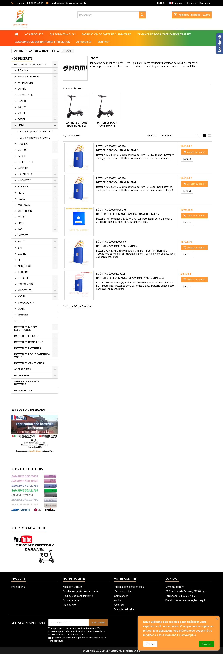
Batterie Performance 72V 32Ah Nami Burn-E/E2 (127, 213)
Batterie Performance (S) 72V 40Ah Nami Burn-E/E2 (130, 277)
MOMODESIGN (26, 284)
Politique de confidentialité (78, 595)
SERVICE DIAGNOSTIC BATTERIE (27, 383)
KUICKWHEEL (25, 290)
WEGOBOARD (26, 210)
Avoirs (117, 600)
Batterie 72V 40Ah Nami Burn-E (116, 245)
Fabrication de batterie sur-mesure (106, 34)
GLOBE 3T (23, 155)
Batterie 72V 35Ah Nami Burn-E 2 (117, 150)
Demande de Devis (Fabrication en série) (164, 34)
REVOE (21, 198)
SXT (20, 247)
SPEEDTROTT (25, 162)
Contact (104, 41)
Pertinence (180, 136)
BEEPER (22, 320)
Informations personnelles (129, 586)
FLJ (19, 259)
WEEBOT (23, 235)
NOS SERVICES (23, 390)
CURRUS (22, 149)
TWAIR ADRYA (26, 302)
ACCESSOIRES (22, 369)
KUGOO (22, 241)
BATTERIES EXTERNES (27, 348)
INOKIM (22, 107)
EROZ (21, 223)
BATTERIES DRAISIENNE (28, 342)
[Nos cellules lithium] (34, 492)
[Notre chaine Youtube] (34, 548)
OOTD (21, 308)
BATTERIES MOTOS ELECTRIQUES (26, 328)
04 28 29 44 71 (35, 3)
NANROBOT (25, 265)
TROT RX (23, 272)
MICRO (22, 217)
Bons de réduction (124, 609)
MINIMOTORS (25, 82)
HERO (21, 192)
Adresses (119, 604)
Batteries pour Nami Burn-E (35, 137)
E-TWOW (23, 70)
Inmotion (23, 314)
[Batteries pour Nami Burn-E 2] (76, 106)
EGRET (21, 119)
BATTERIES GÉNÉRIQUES (29, 363)
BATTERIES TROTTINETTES (31, 64)
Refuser (150, 643)
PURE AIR (23, 186)
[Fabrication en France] (34, 433)
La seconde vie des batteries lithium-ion (42, 41)
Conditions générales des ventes (81, 591)
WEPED (22, 88)
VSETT (21, 113)
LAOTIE (22, 253)
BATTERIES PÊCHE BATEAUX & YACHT (32, 356)
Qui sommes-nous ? (62, 34)
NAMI (21, 125)
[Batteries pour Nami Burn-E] (106, 106)
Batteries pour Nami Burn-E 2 (36, 131)
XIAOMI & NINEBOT (28, 76)
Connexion (205, 3)
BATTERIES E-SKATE (26, 335)
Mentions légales (72, 586)
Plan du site (69, 604)
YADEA (21, 296)
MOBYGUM (24, 204)
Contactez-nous (72, 600)
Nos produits (33, 34)
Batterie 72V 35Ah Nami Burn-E (116, 182)
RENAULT (23, 278)
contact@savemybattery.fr (71, 3)
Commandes (121, 595)
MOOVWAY (24, 180)
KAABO (22, 100)
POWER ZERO (26, 94)
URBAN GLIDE (25, 174)
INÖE (20, 229)
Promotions (18, 586)
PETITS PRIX (21, 375)
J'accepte (206, 643)
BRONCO (23, 143)
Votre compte (125, 578)
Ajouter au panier (194, 151)
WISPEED (23, 168)
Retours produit (123, 591)
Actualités (83, 41)
